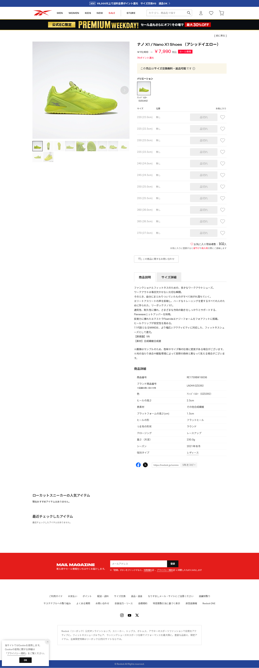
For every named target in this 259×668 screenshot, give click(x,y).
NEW (100, 13)
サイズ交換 (120, 596)
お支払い (72, 596)
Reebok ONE (208, 603)
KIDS (88, 13)
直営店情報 (191, 603)
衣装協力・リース (124, 603)
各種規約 (142, 603)
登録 (172, 563)
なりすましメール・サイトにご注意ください (170, 596)
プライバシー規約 (165, 570)
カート (221, 13)
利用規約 (148, 570)
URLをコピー (189, 465)
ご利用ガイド (56, 596)
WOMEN (74, 13)
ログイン (201, 13)
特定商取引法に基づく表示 (166, 603)
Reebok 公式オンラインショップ (42, 13)
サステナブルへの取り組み (57, 603)
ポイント (87, 596)
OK (25, 660)
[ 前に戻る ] (220, 35)
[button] (124, 90)
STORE (131, 13)
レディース (193, 453)
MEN (60, 13)
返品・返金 (136, 596)
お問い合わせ (102, 603)
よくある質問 (83, 603)
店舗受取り (204, 596)
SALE (112, 13)
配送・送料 (103, 596)
